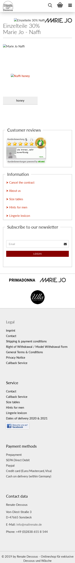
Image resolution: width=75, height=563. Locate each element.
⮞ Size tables (14, 199)
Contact (11, 336)
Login (37, 253)
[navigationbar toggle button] (70, 5)
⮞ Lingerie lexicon (18, 215)
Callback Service (16, 363)
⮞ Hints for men (16, 207)
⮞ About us (13, 190)
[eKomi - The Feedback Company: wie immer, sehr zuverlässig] (26, 150)
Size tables (13, 402)
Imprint (10, 330)
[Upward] (64, 557)
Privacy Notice (15, 357)
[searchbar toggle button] (50, 5)
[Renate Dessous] (8, 6)
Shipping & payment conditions (26, 341)
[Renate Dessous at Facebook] (39, 425)
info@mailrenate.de (29, 524)
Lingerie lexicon (16, 413)
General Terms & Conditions (24, 352)
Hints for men (15, 407)
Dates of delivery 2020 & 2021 (27, 418)
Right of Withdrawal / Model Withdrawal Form (36, 346)
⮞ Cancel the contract (20, 182)
